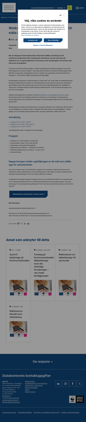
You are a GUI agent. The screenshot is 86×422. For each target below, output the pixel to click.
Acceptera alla (32, 40)
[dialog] (43, 29)
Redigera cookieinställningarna (43, 45)
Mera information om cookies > (30, 35)
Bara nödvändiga (53, 40)
